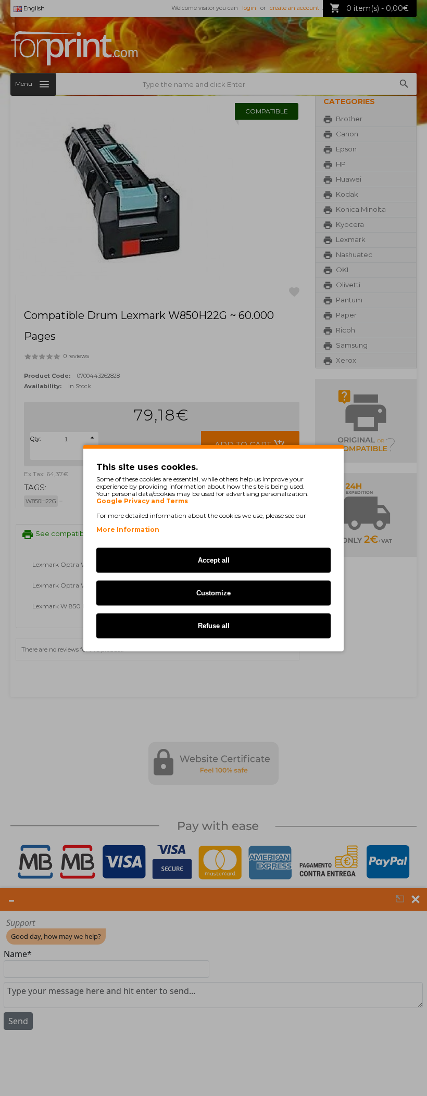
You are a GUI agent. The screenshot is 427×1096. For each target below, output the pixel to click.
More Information (127, 529)
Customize (213, 593)
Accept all (214, 560)
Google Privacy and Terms (142, 501)
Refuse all (214, 626)
